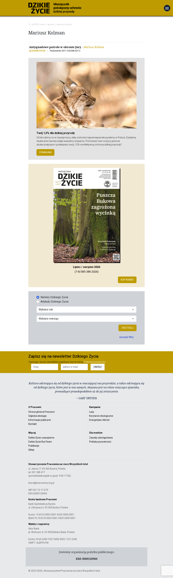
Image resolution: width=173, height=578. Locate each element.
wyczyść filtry (126, 337)
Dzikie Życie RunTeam (40, 441)
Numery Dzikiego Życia (54, 297)
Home (42, 24)
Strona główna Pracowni (41, 411)
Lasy (91, 411)
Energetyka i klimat (99, 420)
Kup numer (127, 279)
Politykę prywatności (95, 362)
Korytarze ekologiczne (101, 416)
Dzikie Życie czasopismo (41, 437)
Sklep (31, 449)
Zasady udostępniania (101, 437)
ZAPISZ (97, 367)
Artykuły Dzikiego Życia (54, 301)
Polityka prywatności (100, 441)
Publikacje (33, 445)
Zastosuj (127, 327)
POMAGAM (45, 152)
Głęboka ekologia (37, 416)
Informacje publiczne (39, 420)
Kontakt (32, 424)
